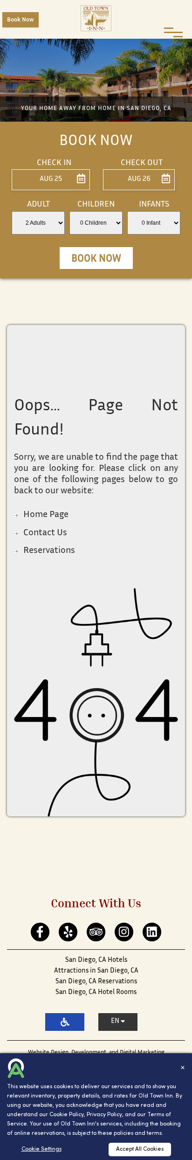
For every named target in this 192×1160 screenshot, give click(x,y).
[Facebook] (40, 932)
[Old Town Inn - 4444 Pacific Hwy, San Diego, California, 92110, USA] (96, 18)
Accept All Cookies (140, 1149)
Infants (154, 204)
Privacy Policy (104, 1115)
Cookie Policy (66, 1115)
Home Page (46, 515)
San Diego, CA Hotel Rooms (96, 992)
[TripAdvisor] (96, 932)
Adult (38, 204)
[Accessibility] (64, 1022)
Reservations (49, 551)
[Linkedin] (152, 932)
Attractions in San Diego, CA (96, 971)
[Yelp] (68, 932)
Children (96, 204)
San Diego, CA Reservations (96, 982)
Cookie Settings (41, 1149)
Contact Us (45, 533)
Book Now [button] (96, 259)
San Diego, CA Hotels (96, 960)
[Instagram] (124, 932)
